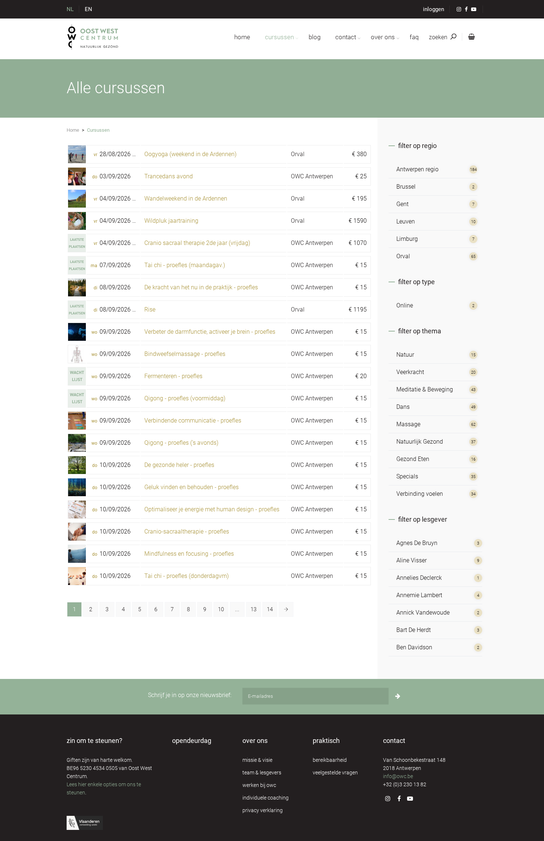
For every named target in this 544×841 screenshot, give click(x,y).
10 (221, 609)
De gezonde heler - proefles (179, 464)
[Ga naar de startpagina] (93, 37)
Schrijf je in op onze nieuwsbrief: (189, 695)
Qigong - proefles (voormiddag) (184, 398)
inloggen (433, 9)
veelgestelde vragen (335, 773)
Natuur (405, 354)
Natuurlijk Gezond (419, 441)
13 (253, 609)
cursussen (279, 37)
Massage (408, 424)
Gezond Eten (412, 458)
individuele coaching (265, 798)
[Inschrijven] (398, 696)
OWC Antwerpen (312, 176)
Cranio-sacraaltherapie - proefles (186, 531)
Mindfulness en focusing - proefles (189, 553)
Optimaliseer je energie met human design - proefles (211, 509)
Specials (407, 476)
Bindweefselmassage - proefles (184, 353)
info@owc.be (398, 776)
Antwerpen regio (417, 169)
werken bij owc (259, 785)
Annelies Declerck (419, 577)
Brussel (406, 186)
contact (345, 37)
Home (73, 130)
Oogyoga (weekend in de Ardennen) (190, 154)
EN (88, 9)
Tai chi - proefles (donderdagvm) (186, 575)
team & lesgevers (261, 773)
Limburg (407, 238)
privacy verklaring (262, 810)
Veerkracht (410, 372)
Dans (403, 406)
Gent (402, 204)
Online (404, 305)
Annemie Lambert (419, 595)
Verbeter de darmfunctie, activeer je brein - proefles (209, 331)
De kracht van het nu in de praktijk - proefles (201, 287)
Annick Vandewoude (423, 612)
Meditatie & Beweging (424, 389)
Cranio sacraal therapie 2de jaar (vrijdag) (197, 242)
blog (314, 37)
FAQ (414, 37)
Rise (149, 309)
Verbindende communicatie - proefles (192, 420)
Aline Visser (411, 560)
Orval (298, 154)
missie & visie (257, 760)
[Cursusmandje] (470, 37)
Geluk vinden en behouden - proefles (191, 487)
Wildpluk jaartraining (171, 220)
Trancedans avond (168, 176)
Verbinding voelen (419, 493)
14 (270, 609)
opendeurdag (191, 740)
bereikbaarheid (330, 760)
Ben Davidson (414, 647)
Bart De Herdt (413, 629)
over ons (383, 37)
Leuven (405, 221)
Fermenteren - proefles (173, 376)
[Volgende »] (286, 609)
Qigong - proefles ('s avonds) (181, 442)
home (242, 37)
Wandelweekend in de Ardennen (185, 198)
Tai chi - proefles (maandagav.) (184, 265)
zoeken (439, 37)
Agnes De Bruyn (416, 542)
